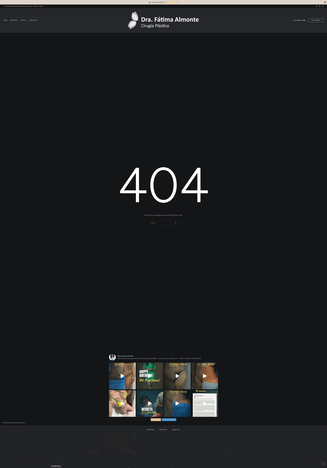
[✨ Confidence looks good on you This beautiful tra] (122, 403)
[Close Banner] (325, 2)
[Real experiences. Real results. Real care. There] (204, 403)
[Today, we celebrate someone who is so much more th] (150, 376)
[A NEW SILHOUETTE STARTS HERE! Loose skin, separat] (122, 376)
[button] (316, 6)
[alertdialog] (163, 2)
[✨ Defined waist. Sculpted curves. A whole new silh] (204, 376)
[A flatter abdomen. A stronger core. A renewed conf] (177, 403)
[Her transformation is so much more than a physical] (177, 376)
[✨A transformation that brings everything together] (150, 403)
